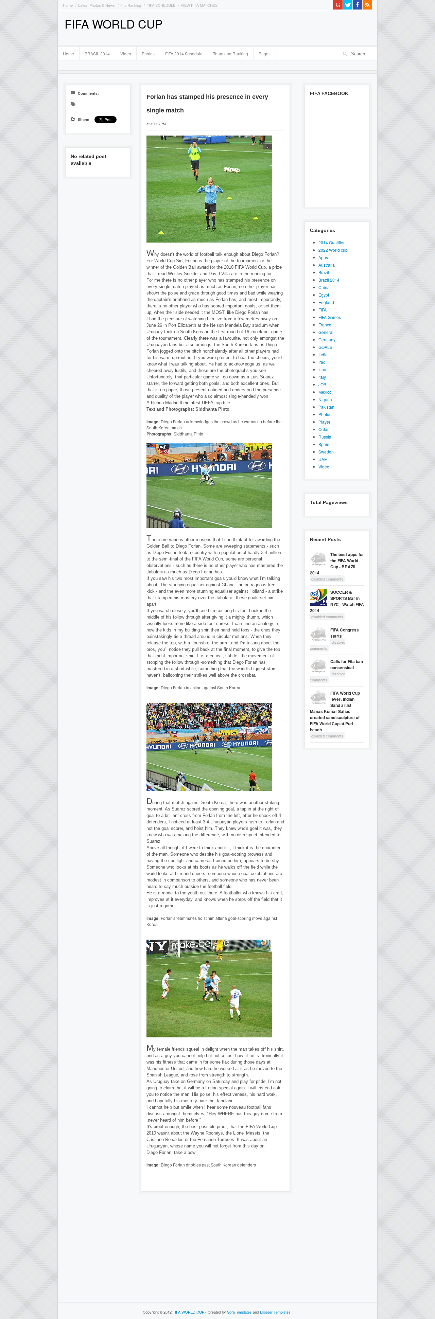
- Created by (228, 1312)
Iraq (322, 362)
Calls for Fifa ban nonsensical (346, 664)
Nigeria (325, 399)
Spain (323, 444)
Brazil (323, 272)
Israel (323, 369)
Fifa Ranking (130, 5)
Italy (322, 377)
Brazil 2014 (329, 280)
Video (125, 53)
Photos (148, 53)
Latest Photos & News (96, 5)
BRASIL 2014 (95, 52)
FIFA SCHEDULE (160, 5)
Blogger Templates (276, 1312)
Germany (326, 339)
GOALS (325, 347)
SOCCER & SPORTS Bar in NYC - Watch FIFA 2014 (337, 601)
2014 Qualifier (331, 242)
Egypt (323, 295)
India (323, 354)
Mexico (325, 392)
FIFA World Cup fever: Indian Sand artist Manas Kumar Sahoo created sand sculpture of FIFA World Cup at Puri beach (335, 711)
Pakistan (326, 407)
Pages (262, 52)
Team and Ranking (230, 53)
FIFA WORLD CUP (114, 23)
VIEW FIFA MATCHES (199, 5)
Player (324, 422)
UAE (322, 459)
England (326, 302)
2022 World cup (333, 250)
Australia (326, 265)
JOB (322, 384)
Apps (323, 257)
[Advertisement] (292, 27)
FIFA (322, 310)
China (324, 287)
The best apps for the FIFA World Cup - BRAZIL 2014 (337, 563)
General (325, 332)
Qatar (323, 429)
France (324, 324)
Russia (324, 437)
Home (68, 5)
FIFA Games (329, 317)
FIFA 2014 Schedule (184, 53)
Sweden (326, 451)
